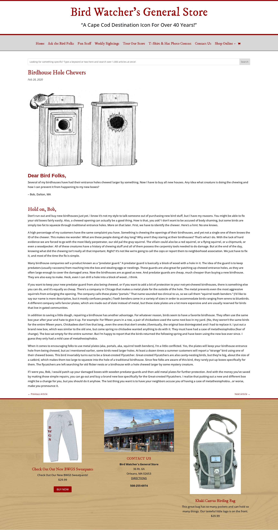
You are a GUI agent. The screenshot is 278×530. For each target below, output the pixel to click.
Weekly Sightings (107, 44)
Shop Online (224, 44)
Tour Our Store (134, 44)
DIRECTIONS (139, 478)
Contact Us (203, 44)
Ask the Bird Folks (61, 44)
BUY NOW (63, 489)
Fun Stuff (84, 44)
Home (40, 44)
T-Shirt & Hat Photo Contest (169, 44)
